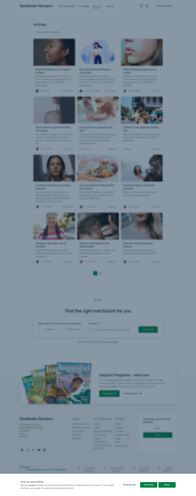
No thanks (148, 485)
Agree (167, 485)
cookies (32, 485)
